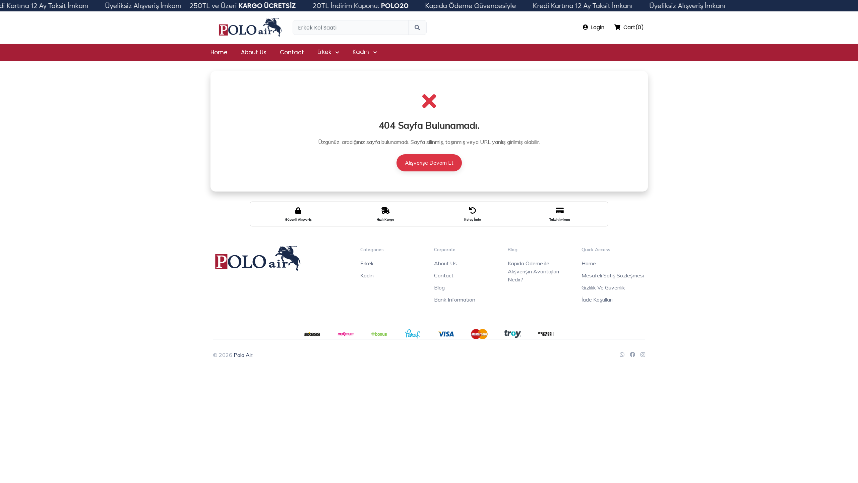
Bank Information (454, 299)
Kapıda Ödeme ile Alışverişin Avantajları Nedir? (533, 271)
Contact (292, 52)
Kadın (361, 52)
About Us (253, 52)
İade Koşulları (597, 299)
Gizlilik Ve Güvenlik (603, 287)
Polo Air (243, 355)
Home (219, 52)
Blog (439, 287)
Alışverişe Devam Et (429, 162)
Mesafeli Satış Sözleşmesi (612, 275)
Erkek (324, 52)
